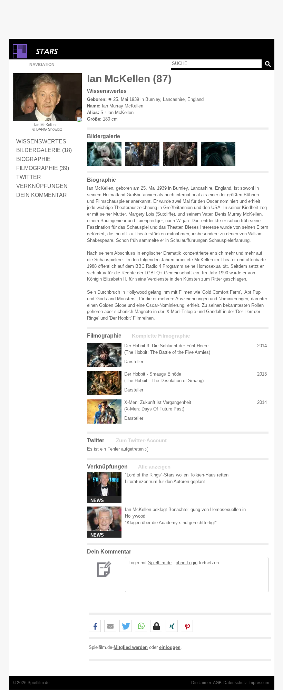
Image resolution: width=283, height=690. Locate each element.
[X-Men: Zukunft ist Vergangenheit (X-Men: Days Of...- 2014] (104, 411)
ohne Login (186, 562)
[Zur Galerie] (106, 164)
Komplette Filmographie (161, 336)
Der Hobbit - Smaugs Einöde (152, 374)
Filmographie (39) (42, 168)
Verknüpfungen (42, 186)
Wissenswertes (41, 141)
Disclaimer (201, 682)
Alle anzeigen (154, 467)
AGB (217, 682)
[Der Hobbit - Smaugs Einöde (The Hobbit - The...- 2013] (104, 383)
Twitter (28, 177)
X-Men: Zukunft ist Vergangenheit (157, 402)
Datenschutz (235, 682)
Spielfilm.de (160, 562)
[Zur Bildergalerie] (79, 119)
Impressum (258, 682)
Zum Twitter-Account (141, 440)
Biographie (33, 159)
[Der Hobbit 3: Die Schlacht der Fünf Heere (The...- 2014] (104, 355)
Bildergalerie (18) (44, 150)
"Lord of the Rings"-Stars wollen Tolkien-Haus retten (176, 475)
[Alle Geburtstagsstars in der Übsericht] (71, 51)
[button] (94, 626)
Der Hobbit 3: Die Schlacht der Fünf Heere (166, 345)
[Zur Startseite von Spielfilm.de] (20, 56)
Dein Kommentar (41, 195)
